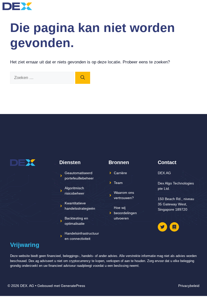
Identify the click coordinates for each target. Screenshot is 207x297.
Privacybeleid (188, 286)
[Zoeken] (82, 78)
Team (118, 183)
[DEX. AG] (17, 6)
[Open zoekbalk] (192, 6)
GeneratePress (73, 286)
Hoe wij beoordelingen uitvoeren (125, 213)
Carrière (120, 173)
